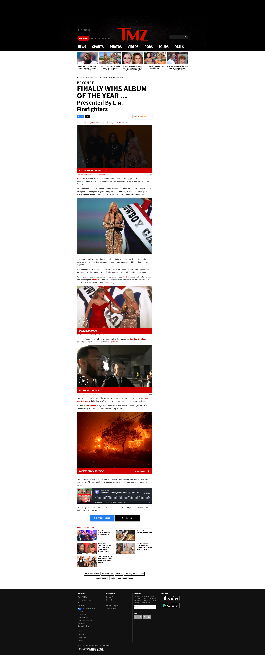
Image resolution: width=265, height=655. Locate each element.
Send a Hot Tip (111, 600)
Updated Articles (83, 617)
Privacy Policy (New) (84, 600)
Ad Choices (82, 606)
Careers (108, 603)
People (80, 632)
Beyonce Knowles (92, 574)
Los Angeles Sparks (125, 578)
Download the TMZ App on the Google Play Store (171, 605)
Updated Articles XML (85, 620)
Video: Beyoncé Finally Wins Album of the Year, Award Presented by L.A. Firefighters (92, 174)
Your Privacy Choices (89, 608)
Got (83, 38)
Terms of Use (82, 603)
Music (113, 578)
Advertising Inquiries (112, 606)
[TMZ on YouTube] (145, 617)
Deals (179, 47)
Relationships (107, 574)
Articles (80, 611)
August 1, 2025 (115, 123)
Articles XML (82, 614)
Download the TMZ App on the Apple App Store (171, 598)
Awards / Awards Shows (134, 574)
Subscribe (154, 607)
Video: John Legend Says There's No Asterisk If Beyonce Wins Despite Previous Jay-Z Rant (92, 394)
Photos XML (82, 637)
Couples (119, 574)
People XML (82, 635)
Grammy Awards (101, 578)
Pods (149, 47)
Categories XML (83, 626)
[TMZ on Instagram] (89, 30)
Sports (98, 47)
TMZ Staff (82, 120)
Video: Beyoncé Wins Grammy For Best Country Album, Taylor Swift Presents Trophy (92, 335)
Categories (81, 623)
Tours (164, 47)
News (82, 47)
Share (103, 518)
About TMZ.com (83, 597)
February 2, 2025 (89, 123)
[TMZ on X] (81, 30)
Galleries (81, 629)
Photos (116, 47)
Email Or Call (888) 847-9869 (101, 38)
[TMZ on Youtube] (85, 29)
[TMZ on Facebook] (78, 30)
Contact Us (109, 597)
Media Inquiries (111, 608)
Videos (133, 47)
